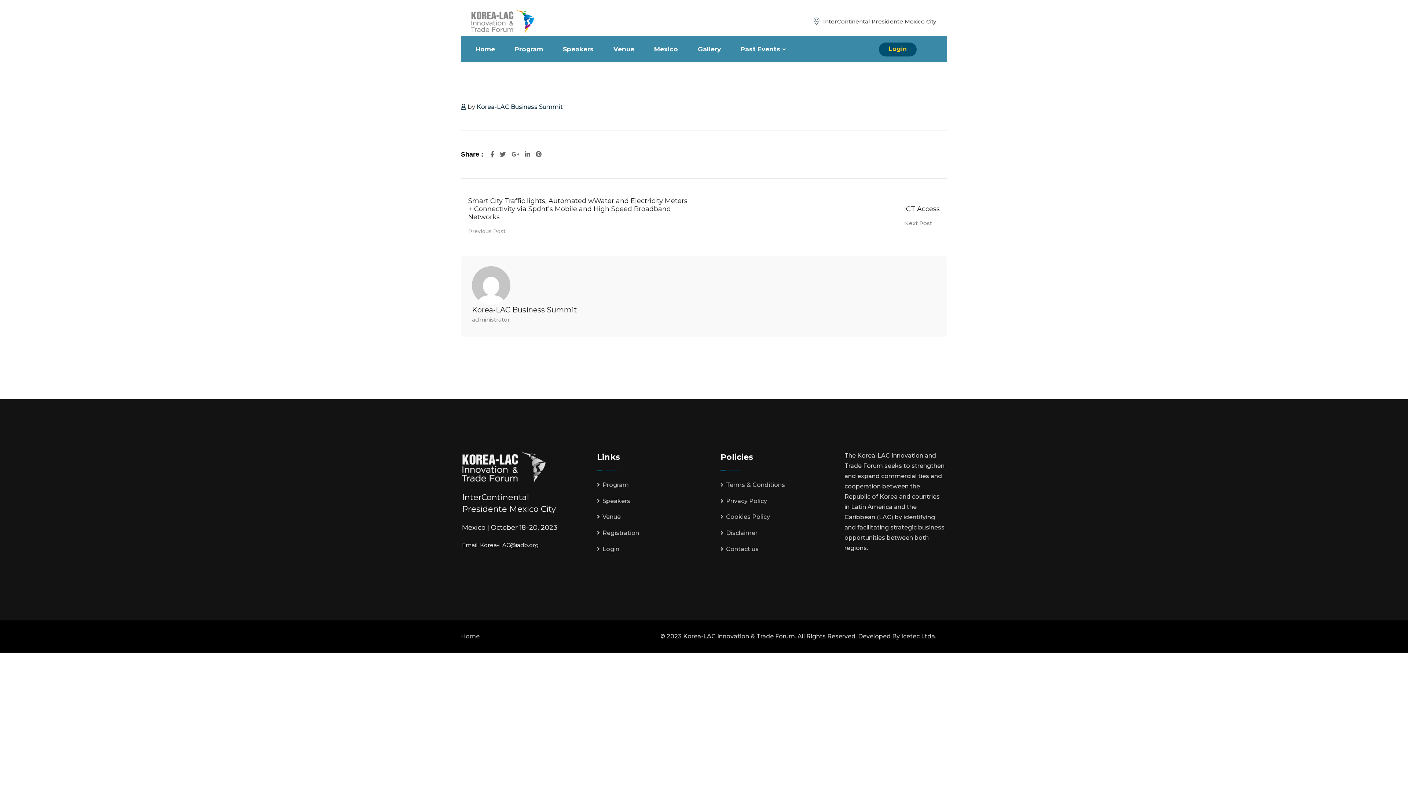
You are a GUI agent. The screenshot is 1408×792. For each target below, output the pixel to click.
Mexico (666, 49)
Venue (623, 49)
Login (898, 48)
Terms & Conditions (755, 484)
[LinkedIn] (528, 154)
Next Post (918, 223)
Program (529, 49)
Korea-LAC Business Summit (520, 106)
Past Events (760, 49)
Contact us (742, 549)
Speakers (578, 49)
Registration (620, 532)
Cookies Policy (748, 516)
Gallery (709, 49)
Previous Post (487, 231)
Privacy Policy (746, 501)
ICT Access (922, 209)
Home (485, 49)
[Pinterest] (539, 154)
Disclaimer (742, 532)
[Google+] (516, 154)
